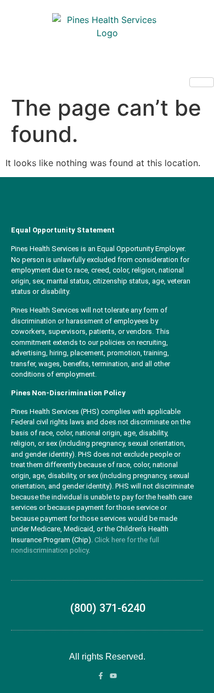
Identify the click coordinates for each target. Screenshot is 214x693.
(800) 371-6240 (107, 608)
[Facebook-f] (100, 675)
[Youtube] (113, 675)
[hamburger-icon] (201, 82)
